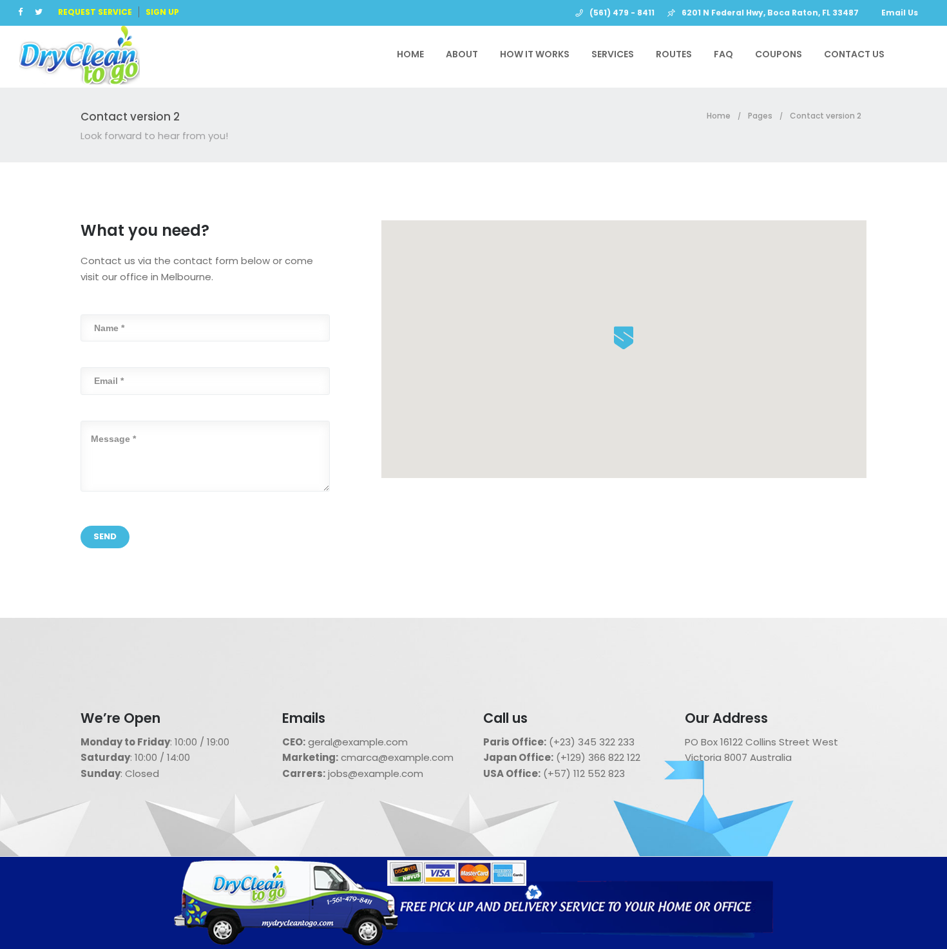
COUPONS (778, 54)
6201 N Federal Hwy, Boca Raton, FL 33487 (770, 12)
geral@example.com (358, 742)
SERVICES (612, 54)
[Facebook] (23, 11)
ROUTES (674, 54)
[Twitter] (41, 11)
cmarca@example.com (397, 757)
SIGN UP (162, 11)
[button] (623, 337)
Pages (760, 115)
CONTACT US (854, 54)
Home (719, 115)
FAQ (723, 54)
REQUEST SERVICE (95, 11)
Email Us (899, 12)
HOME (410, 54)
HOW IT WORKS (534, 54)
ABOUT (462, 54)
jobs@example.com (375, 773)
